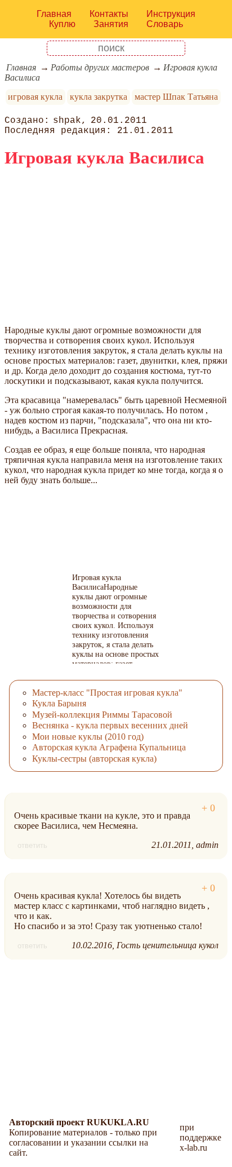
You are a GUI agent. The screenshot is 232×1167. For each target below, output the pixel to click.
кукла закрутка (98, 96)
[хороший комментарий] (208, 808)
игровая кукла (35, 96)
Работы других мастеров (100, 67)
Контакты (109, 14)
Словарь (164, 24)
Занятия (110, 24)
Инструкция (170, 14)
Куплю (62, 24)
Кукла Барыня (59, 703)
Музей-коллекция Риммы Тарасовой (102, 714)
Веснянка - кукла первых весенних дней (110, 725)
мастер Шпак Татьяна (176, 96)
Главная (54, 14)
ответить (32, 845)
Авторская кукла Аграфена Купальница (109, 747)
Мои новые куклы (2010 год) (88, 736)
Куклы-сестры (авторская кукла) (94, 758)
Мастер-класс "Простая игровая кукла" (107, 692)
